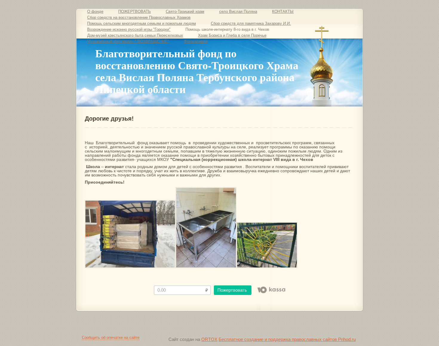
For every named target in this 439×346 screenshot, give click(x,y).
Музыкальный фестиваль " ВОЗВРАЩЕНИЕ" (128, 41)
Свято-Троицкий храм (185, 11)
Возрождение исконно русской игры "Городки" (129, 29)
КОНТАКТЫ (283, 11)
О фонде (95, 11)
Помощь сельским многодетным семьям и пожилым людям (141, 23)
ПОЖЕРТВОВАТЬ (134, 11)
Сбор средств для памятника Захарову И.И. (251, 23)
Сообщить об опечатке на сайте (110, 337)
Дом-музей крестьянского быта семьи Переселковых (135, 35)
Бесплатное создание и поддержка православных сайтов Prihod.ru (287, 339)
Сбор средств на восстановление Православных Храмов (139, 17)
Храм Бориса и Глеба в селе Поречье (232, 35)
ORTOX (209, 339)
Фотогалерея (195, 41)
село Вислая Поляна (238, 11)
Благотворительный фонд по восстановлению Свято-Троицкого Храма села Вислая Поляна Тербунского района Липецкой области (196, 71)
